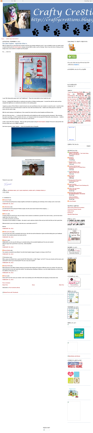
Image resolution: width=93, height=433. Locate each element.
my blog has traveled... (74, 198)
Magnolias (85, 105)
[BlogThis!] (4, 192)
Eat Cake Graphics (17, 47)
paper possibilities (73, 196)
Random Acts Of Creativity (75, 180)
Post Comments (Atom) (14, 287)
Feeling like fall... (73, 189)
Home (2, 38)
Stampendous (85, 113)
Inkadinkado (84, 102)
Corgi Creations (72, 184)
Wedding (88, 119)
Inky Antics (70, 103)
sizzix (79, 122)
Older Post (61, 284)
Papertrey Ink (73, 110)
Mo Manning (80, 106)
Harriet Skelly (7, 250)
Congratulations (71, 95)
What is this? (71, 139)
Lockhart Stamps (71, 105)
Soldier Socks (71, 210)
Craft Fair (81, 95)
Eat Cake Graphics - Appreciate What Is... (15, 43)
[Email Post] (4, 189)
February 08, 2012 (8, 203)
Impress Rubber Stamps (83, 100)
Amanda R (6, 199)
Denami (75, 97)
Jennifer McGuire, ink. (74, 171)
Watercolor (80, 119)
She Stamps (72, 175)
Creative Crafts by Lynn (74, 166)
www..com (71, 127)
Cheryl (5, 275)
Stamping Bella (72, 114)
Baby (69, 94)
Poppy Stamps (73, 111)
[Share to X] (5, 192)
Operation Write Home (82, 108)
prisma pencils (40, 190)
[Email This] (3, 192)
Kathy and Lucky (8, 231)
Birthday (80, 94)
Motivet (87, 106)
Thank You (78, 116)
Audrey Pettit (7, 265)
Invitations (78, 103)
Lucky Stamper (72, 201)
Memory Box (71, 106)
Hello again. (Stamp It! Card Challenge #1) (78, 185)
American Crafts (77, 92)
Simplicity (71, 157)
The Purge (71, 158)
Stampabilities (76, 113)
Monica (5, 213)
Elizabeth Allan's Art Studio (75, 192)
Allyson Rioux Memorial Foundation (76, 207)
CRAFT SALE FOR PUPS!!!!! (12, 38)
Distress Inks (12, 190)
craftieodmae (7, 206)
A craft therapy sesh (73, 181)
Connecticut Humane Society (74, 209)
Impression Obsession (73, 102)
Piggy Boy (71, 176)
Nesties (70, 108)
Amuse (86, 92)
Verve (74, 119)
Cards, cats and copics (74, 188)
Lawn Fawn (85, 103)
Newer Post (5, 284)
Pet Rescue (70, 212)
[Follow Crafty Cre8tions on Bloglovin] (73, 65)
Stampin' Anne (72, 161)
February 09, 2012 (8, 272)
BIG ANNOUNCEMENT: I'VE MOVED (77, 193)
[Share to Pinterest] (8, 192)
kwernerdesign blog (73, 152)
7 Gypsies (70, 92)
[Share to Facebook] (7, 192)
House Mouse (71, 100)
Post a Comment (6, 282)
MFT (78, 105)
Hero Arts (32, 190)
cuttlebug (72, 121)
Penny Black (86, 110)
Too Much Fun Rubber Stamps (80, 117)
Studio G (84, 114)
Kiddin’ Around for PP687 (75, 162)
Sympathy (70, 116)
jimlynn (5, 240)
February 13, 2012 (8, 279)
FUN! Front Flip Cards (74, 172)
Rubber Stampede (82, 111)
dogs (81, 121)
